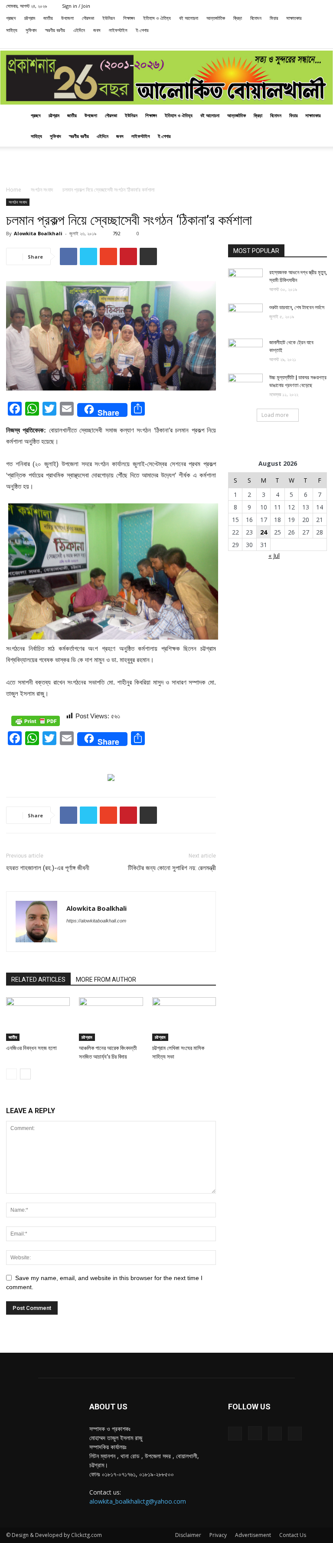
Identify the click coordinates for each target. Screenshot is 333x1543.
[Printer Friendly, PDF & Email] (35, 721)
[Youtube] (320, 42)
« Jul (274, 555)
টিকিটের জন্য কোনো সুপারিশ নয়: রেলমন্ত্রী (172, 868)
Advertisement (253, 1535)
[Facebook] (277, 42)
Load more (275, 415)
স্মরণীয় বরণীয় (55, 30)
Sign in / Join (76, 6)
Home (13, 189)
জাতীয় (48, 18)
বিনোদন (255, 18)
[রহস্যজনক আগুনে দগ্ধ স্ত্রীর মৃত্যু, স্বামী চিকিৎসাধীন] (245, 281)
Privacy (218, 1535)
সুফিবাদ (31, 30)
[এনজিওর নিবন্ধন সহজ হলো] (38, 1019)
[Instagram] (291, 42)
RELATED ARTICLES (38, 979)
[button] (264, 42)
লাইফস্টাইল (118, 30)
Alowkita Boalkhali (38, 233)
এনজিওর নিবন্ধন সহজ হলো (31, 1048)
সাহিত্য (11, 30)
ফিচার (274, 18)
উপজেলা (67, 18)
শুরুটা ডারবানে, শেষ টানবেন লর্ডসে (296, 307)
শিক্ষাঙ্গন (129, 18)
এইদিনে (79, 30)
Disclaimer (188, 1535)
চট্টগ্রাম (29, 18)
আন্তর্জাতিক (215, 18)
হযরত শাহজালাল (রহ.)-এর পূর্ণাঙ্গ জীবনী (47, 868)
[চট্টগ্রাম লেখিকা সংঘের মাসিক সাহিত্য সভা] (184, 1019)
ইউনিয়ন (108, 18)
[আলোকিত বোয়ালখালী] (166, 78)
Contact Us (292, 1535)
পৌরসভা (88, 18)
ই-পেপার (142, 30)
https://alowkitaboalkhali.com (96, 920)
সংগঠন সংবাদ (42, 189)
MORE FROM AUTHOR (106, 979)
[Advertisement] (166, 166)
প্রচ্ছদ (11, 18)
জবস (97, 30)
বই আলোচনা (188, 18)
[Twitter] (306, 42)
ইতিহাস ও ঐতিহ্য (157, 18)
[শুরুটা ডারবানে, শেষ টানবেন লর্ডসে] (245, 316)
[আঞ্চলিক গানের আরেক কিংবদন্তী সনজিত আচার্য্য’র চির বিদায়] (111, 1019)
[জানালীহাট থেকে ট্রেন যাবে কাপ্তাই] (245, 351)
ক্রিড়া (237, 18)
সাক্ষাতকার (293, 18)
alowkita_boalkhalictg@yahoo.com (137, 1501)
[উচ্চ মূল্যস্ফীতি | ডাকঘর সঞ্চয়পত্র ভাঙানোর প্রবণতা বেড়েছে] (245, 386)
